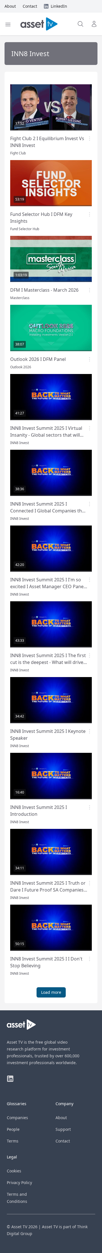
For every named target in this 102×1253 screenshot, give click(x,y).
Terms (12, 1141)
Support (63, 1129)
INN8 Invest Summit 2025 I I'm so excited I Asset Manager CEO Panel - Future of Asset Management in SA (48, 586)
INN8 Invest (19, 442)
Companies (17, 1117)
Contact (63, 1141)
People (13, 1129)
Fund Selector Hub (24, 228)
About (61, 1117)
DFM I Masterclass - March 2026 (44, 290)
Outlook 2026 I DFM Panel (38, 359)
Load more (51, 992)
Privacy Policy (19, 1182)
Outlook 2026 (20, 367)
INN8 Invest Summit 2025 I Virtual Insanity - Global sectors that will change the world (46, 435)
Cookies (14, 1171)
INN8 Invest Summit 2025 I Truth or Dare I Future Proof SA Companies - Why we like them (48, 890)
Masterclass (19, 297)
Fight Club (18, 153)
